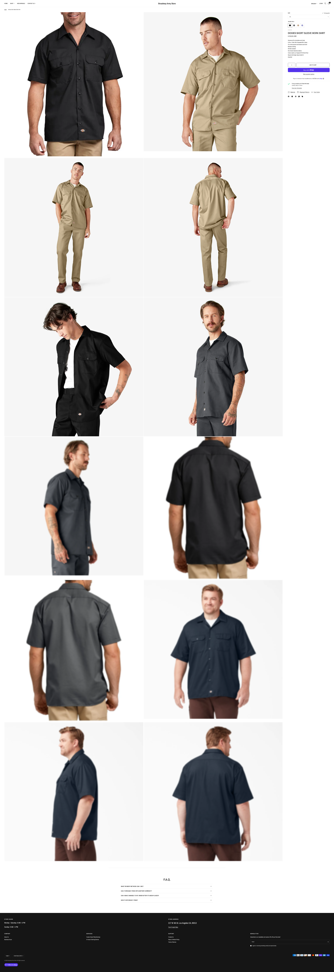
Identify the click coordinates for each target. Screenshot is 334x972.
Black (290, 25)
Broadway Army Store (167, 3)
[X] (292, 96)
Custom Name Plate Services (93, 937)
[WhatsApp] (299, 96)
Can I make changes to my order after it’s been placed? (140, 896)
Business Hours (8, 939)
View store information (297, 88)
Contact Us (31, 3)
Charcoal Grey (294, 25)
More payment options (308, 74)
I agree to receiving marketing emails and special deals (264, 945)
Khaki (298, 25)
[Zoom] (139, 15)
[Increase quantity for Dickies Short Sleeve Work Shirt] (294, 65)
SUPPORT (171, 933)
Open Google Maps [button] (173, 927)
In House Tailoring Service (92, 939)
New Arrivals (21, 3)
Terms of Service (172, 942)
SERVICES (89, 933)
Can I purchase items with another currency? (136, 891)
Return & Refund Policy (173, 939)
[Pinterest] (296, 96)
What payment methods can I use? (132, 886)
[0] (328, 3)
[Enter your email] (328, 942)
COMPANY (7, 933)
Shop (11, 3)
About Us (6, 937)
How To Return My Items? (129, 900)
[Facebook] (289, 96)
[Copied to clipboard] (303, 96)
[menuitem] (6, 3)
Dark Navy (302, 25)
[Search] (325, 3)
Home (6, 3)
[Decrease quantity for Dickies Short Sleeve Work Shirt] (289, 65)
